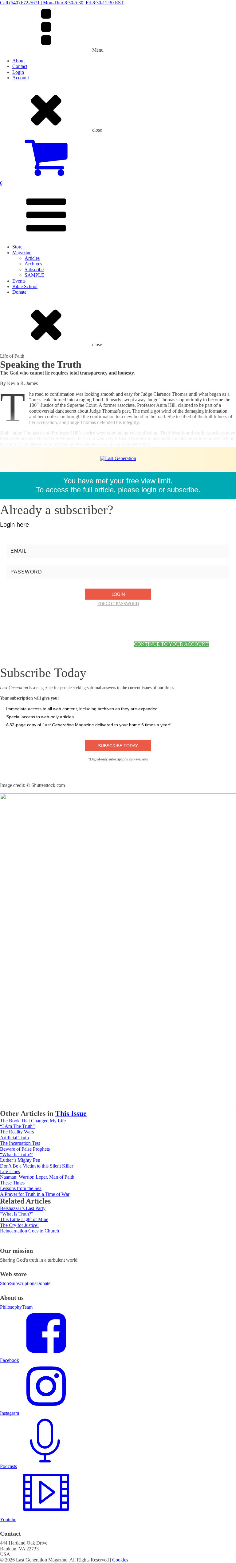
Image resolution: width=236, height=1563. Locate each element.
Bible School (24, 286)
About (18, 60)
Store (17, 246)
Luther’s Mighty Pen (20, 1160)
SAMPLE (34, 275)
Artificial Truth (14, 1137)
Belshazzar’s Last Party (22, 1208)
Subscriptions (23, 1283)
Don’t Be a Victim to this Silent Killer (36, 1165)
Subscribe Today (118, 745)
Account (20, 77)
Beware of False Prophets (25, 1149)
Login (18, 72)
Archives (33, 263)
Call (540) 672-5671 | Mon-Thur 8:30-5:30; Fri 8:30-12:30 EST (62, 2)
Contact (19, 66)
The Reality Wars (17, 1131)
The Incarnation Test (20, 1143)
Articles (32, 258)
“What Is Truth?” (16, 1154)
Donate (19, 292)
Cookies (120, 1559)
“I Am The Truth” (17, 1126)
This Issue (71, 1113)
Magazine (21, 252)
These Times (12, 1182)
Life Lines (10, 1171)
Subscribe (34, 269)
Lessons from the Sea (20, 1188)
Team (27, 1307)
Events (19, 281)
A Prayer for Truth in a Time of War (34, 1194)
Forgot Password (118, 603)
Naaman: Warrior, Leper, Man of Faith (37, 1177)
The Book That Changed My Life (33, 1120)
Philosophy (11, 1307)
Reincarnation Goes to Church (29, 1230)
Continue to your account (171, 644)
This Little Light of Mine (24, 1219)
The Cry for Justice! (19, 1225)
